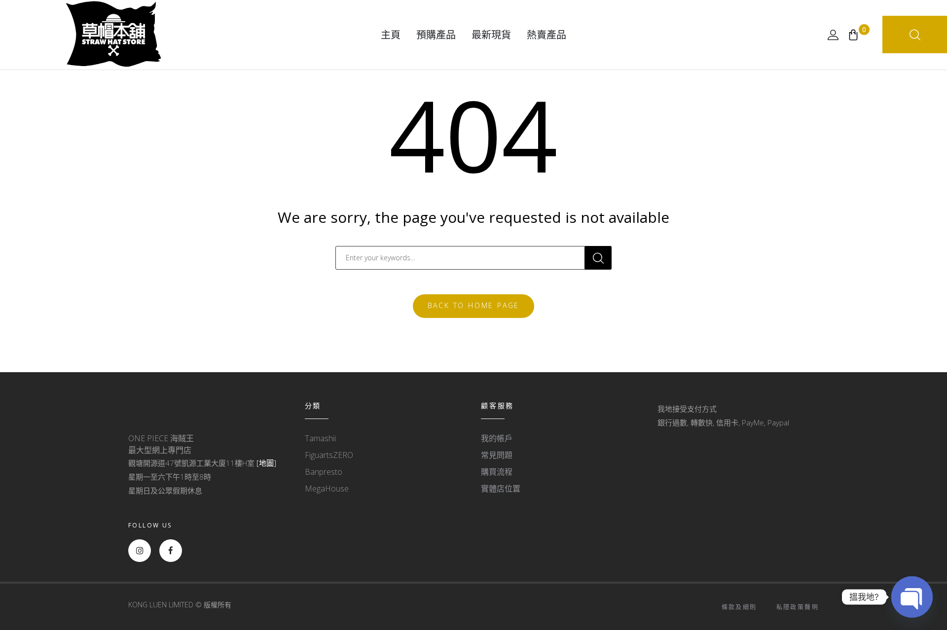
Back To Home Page (474, 305)
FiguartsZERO (329, 455)
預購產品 (436, 34)
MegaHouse (327, 488)
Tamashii (320, 438)
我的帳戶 (496, 438)
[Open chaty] (912, 597)
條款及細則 (739, 607)
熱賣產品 (546, 34)
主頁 (391, 34)
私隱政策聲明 (797, 607)
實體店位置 (500, 488)
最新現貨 (491, 34)
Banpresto (323, 471)
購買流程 (496, 471)
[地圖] (266, 463)
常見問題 (496, 455)
